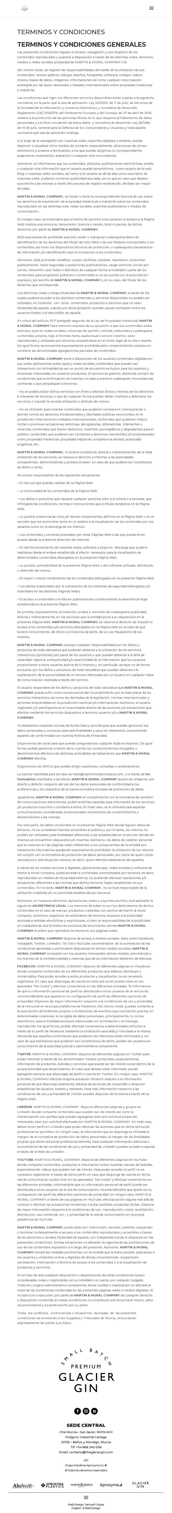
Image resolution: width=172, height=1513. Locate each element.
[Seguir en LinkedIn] (94, 1411)
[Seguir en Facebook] (77, 1411)
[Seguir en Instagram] (86, 1411)
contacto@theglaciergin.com (91, 1452)
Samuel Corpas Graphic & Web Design (88, 1506)
